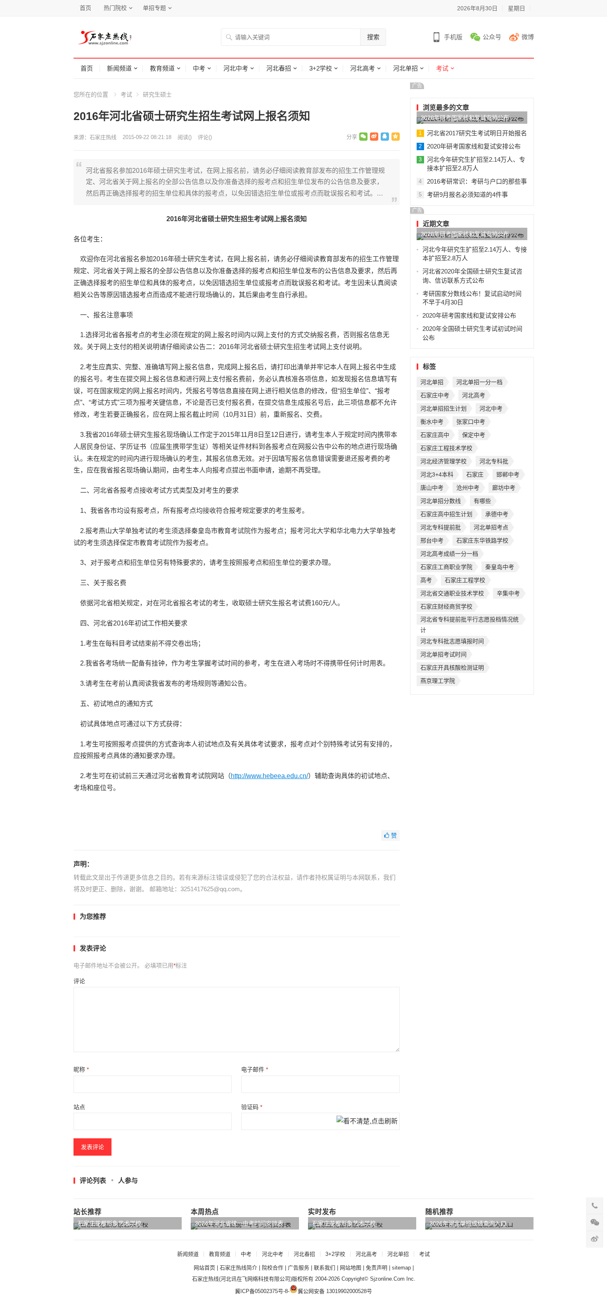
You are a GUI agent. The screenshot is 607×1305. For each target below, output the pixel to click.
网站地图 (350, 1268)
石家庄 (475, 474)
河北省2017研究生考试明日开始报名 (477, 133)
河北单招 (405, 68)
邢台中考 (431, 540)
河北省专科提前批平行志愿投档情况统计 (469, 620)
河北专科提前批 (440, 527)
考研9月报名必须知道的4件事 (467, 194)
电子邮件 (254, 1069)
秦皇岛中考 (499, 567)
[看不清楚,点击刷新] (367, 1122)
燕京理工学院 (437, 680)
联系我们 (324, 1268)
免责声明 (376, 1268)
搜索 (373, 36)
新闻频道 (119, 68)
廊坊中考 (503, 487)
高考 (426, 580)
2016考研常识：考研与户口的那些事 (477, 181)
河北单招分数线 (440, 501)
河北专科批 (493, 461)
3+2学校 (320, 68)
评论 (79, 981)
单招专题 (154, 8)
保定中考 (473, 435)
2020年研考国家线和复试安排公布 (465, 117)
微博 (528, 36)
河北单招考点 (491, 527)
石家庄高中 (434, 435)
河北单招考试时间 (443, 654)
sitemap (401, 1268)
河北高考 (362, 68)
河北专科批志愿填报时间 (452, 641)
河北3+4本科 (436, 474)
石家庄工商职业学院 (446, 567)
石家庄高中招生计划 (446, 514)
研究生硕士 (157, 94)
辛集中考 (508, 593)
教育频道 (162, 68)
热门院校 (115, 8)
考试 (442, 68)
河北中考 (235, 68)
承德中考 (496, 514)
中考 (199, 68)
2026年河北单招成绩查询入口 (467, 1223)
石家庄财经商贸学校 (446, 606)
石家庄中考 (434, 395)
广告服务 (298, 1268)
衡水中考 (431, 421)
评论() (205, 137)
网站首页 (204, 1268)
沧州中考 (467, 487)
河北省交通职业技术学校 (452, 593)
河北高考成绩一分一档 (449, 553)
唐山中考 (431, 487)
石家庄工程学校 (465, 580)
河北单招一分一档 (479, 382)
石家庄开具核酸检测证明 (452, 667)
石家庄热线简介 (238, 1268)
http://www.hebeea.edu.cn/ (269, 775)
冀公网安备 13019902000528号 (335, 1291)
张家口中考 (470, 421)
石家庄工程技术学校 (446, 448)
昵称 (81, 1069)
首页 (85, 8)
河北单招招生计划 (443, 408)
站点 (79, 1107)
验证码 (251, 1107)
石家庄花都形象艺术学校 (109, 1223)
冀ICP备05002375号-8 (261, 1291)
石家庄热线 (103, 137)
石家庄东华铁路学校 (482, 540)
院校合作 (272, 1268)
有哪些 (482, 501)
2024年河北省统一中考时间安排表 (239, 1223)
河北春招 (278, 68)
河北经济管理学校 (443, 461)
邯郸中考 (507, 474)
